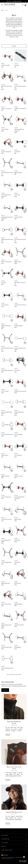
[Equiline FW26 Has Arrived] (14, 797)
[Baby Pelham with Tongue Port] (7, 76)
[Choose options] (12, 60)
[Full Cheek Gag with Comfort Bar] (7, 163)
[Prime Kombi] (20, 361)
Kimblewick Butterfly (18, 325)
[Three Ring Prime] (7, 295)
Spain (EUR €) (5, 855)
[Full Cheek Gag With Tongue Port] (7, 338)
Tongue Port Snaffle (5, 65)
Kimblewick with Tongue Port (20, 108)
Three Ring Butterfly (18, 434)
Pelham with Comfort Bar (6, 261)
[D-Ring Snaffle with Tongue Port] (20, 76)
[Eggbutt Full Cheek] (7, 466)
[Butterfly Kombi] (20, 573)
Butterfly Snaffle (4, 455)
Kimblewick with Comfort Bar (20, 391)
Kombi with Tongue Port (6, 151)
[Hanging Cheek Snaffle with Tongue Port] (7, 207)
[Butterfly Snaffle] (7, 445)
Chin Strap (16, 65)
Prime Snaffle (17, 151)
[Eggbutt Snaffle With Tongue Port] (7, 230)
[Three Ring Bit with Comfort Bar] (20, 230)
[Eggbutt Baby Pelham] (7, 573)
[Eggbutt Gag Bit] (20, 252)
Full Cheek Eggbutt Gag (6, 562)
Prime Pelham (17, 562)
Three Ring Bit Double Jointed (7, 434)
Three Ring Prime (4, 305)
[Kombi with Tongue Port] (7, 142)
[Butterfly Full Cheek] (20, 466)
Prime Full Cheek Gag (6, 497)
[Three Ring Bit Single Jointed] (7, 658)
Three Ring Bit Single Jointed (7, 668)
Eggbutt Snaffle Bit (18, 172)
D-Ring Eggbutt (17, 647)
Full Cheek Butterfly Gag (6, 647)
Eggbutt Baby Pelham (5, 583)
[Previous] (3, 1)
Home (2, 10)
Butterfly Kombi (17, 583)
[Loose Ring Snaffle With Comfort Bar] (20, 487)
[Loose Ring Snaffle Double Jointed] (20, 338)
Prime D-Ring (17, 195)
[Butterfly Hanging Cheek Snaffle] (7, 615)
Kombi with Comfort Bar (6, 604)
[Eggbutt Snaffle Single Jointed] (7, 316)
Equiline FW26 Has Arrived (14, 812)
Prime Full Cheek (5, 391)
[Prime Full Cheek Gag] (7, 487)
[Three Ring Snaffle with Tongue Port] (20, 119)
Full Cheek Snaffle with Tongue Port (6, 195)
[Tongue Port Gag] (7, 119)
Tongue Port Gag (4, 129)
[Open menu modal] (2, 4)
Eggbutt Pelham (17, 519)
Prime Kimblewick (18, 455)
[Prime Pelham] (20, 553)
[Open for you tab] (24, 857)
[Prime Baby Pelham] (20, 207)
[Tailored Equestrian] (9, 5)
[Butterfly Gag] (20, 530)
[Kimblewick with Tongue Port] (20, 99)
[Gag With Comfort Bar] (20, 615)
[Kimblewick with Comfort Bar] (20, 381)
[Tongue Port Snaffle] (7, 55)
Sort (15, 46)
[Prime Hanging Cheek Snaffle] (7, 530)
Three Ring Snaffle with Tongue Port (19, 130)
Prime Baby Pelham (18, 217)
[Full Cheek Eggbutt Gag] (7, 553)
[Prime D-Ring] (20, 185)
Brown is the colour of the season (14, 767)
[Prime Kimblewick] (20, 445)
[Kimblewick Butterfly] (20, 316)
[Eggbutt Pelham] (20, 509)
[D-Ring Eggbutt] (20, 637)
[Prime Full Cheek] (7, 381)
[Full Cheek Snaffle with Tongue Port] (7, 185)
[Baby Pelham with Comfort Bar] (20, 273)
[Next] (24, 1)
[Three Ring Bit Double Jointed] (7, 425)
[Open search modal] (22, 4)
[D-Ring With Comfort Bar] (7, 509)
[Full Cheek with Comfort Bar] (20, 295)
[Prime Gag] (7, 273)
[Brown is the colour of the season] (14, 752)
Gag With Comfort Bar (19, 625)
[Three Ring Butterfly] (20, 425)
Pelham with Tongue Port (6, 108)
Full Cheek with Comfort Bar (20, 305)
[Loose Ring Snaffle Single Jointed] (7, 402)
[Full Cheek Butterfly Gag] (7, 637)
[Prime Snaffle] (20, 142)
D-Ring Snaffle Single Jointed (7, 370)
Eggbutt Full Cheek (5, 476)
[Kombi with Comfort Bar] (7, 594)
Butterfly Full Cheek (18, 476)
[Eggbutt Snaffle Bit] (20, 163)
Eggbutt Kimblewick (18, 604)
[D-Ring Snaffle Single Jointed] (7, 361)
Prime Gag (3, 282)
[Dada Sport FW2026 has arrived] (14, 706)
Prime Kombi (17, 370)
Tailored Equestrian (11, 857)
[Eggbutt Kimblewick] (20, 594)
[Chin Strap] (20, 55)
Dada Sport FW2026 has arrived (14, 722)
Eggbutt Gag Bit (17, 261)
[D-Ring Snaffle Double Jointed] (20, 402)
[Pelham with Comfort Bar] (7, 252)
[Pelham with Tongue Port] (7, 99)
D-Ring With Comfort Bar (6, 519)
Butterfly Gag (17, 540)
